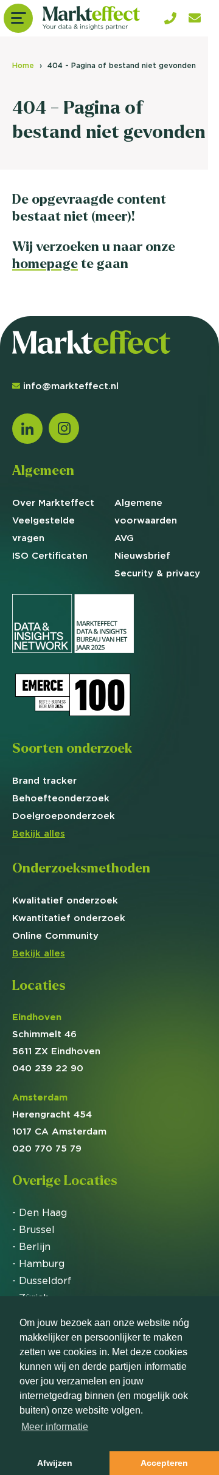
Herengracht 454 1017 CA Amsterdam (59, 1114)
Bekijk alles (38, 833)
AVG (124, 538)
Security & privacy (157, 573)
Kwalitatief (65, 900)
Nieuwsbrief (142, 555)
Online (55, 935)
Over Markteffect (53, 502)
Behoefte (60, 798)
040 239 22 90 (47, 1068)
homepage (45, 263)
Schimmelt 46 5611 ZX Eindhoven (56, 1034)
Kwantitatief (68, 918)
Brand (44, 780)
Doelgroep (63, 815)
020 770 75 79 (47, 1148)
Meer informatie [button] (54, 1426)
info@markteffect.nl (71, 386)
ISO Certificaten (50, 555)
